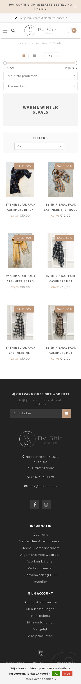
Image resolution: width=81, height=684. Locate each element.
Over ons (40, 534)
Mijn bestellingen (40, 609)
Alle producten (40, 636)
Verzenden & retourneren (40, 541)
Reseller (40, 582)
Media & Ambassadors (40, 548)
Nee (67, 673)
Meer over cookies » (41, 679)
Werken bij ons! (40, 561)
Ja (56, 673)
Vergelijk (40, 629)
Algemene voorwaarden (40, 555)
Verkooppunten (41, 568)
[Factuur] (40, 652)
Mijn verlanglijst (40, 622)
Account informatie (40, 602)
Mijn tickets (40, 616)
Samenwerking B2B (41, 575)
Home (22, 43)
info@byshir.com (43, 486)
